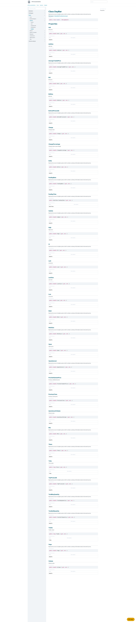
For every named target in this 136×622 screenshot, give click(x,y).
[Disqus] (73, 594)
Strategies (31, 13)
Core (38, 5)
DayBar (45, 5)
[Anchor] (48, 24)
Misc (31, 39)
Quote (32, 22)
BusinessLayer (64, 16)
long (50, 473)
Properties (102, 10)
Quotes (41, 5)
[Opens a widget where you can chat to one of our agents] (131, 619)
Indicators (31, 11)
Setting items (32, 37)
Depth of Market (33, 32)
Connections (32, 35)
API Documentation (36, 1)
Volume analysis (32, 41)
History (31, 30)
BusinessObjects (33, 18)
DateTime (51, 206)
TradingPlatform (57, 16)
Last (31, 23)
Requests (31, 34)
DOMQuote (33, 27)
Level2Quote (33, 25)
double (50, 39)
